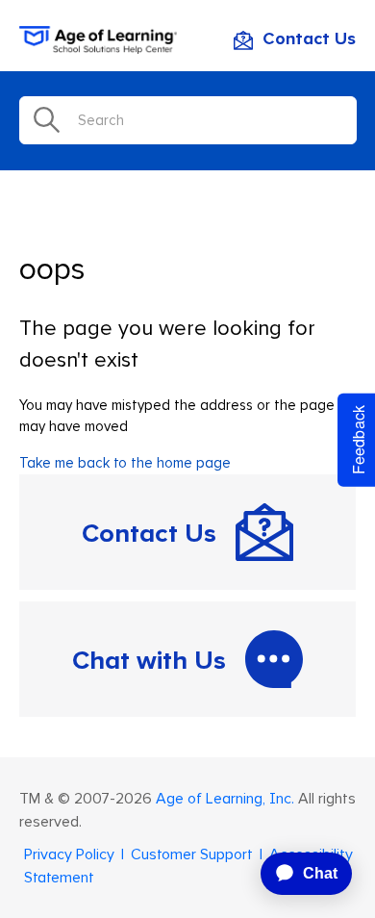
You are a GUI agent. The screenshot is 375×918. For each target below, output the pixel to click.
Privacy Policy (69, 854)
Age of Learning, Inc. (225, 798)
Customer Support (192, 854)
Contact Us (309, 39)
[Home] (98, 49)
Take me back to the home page (125, 463)
